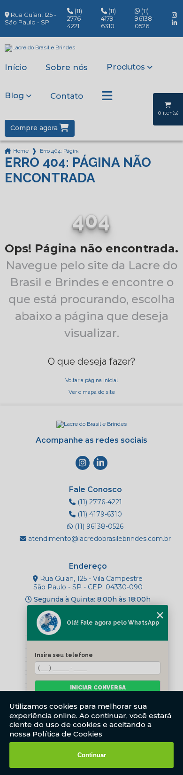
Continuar (91, 755)
